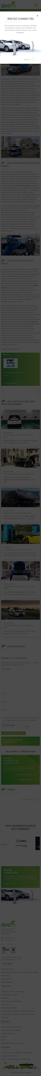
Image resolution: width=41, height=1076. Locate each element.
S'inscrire (27, 60)
